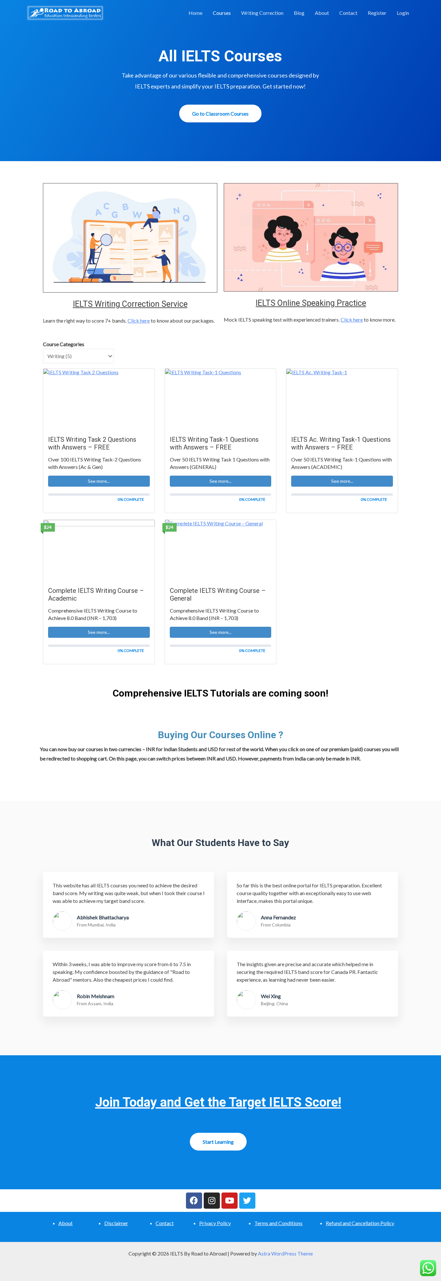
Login (403, 13)
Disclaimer (116, 1223)
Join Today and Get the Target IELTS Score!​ (218, 1102)
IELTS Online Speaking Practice (311, 303)
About (322, 13)
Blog (299, 13)
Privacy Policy (215, 1223)
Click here (139, 320)
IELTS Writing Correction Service (130, 304)
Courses (222, 13)
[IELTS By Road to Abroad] (65, 12)
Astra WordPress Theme (285, 1253)
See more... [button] (99, 481)
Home (195, 13)
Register (377, 13)
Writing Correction (262, 13)
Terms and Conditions (278, 1223)
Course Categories (63, 344)
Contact (348, 13)
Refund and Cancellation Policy (360, 1223)
